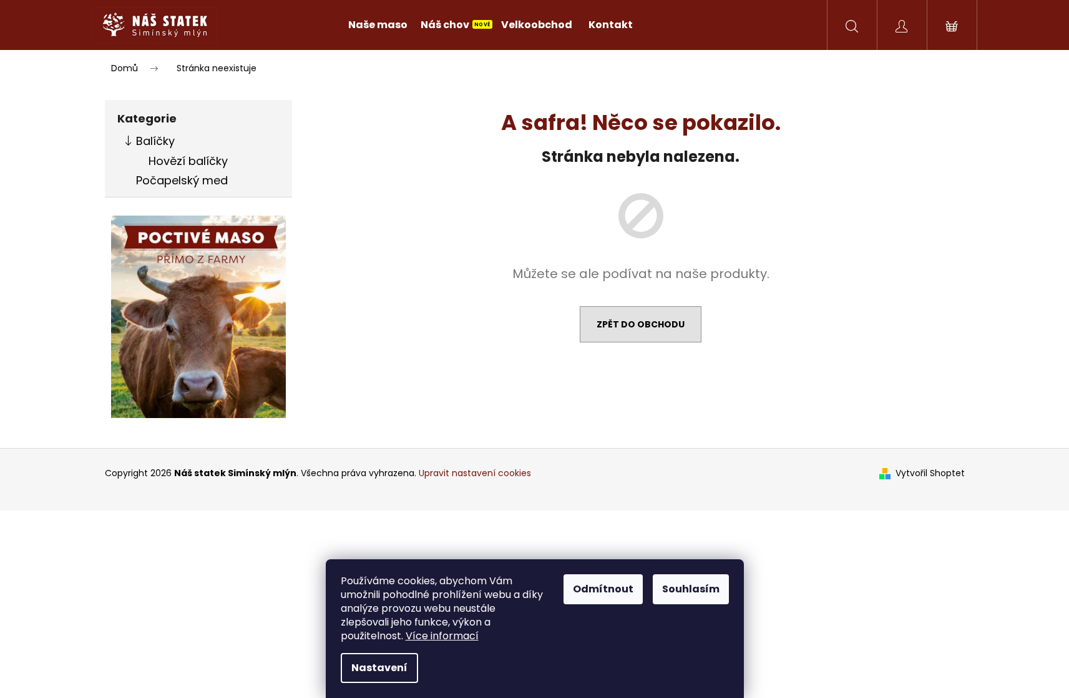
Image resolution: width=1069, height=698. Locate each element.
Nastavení (379, 668)
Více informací (442, 636)
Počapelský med (182, 180)
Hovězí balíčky (188, 161)
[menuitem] (378, 25)
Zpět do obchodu (641, 324)
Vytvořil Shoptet (930, 473)
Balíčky (155, 141)
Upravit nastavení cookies (475, 473)
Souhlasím (691, 589)
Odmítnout (603, 589)
